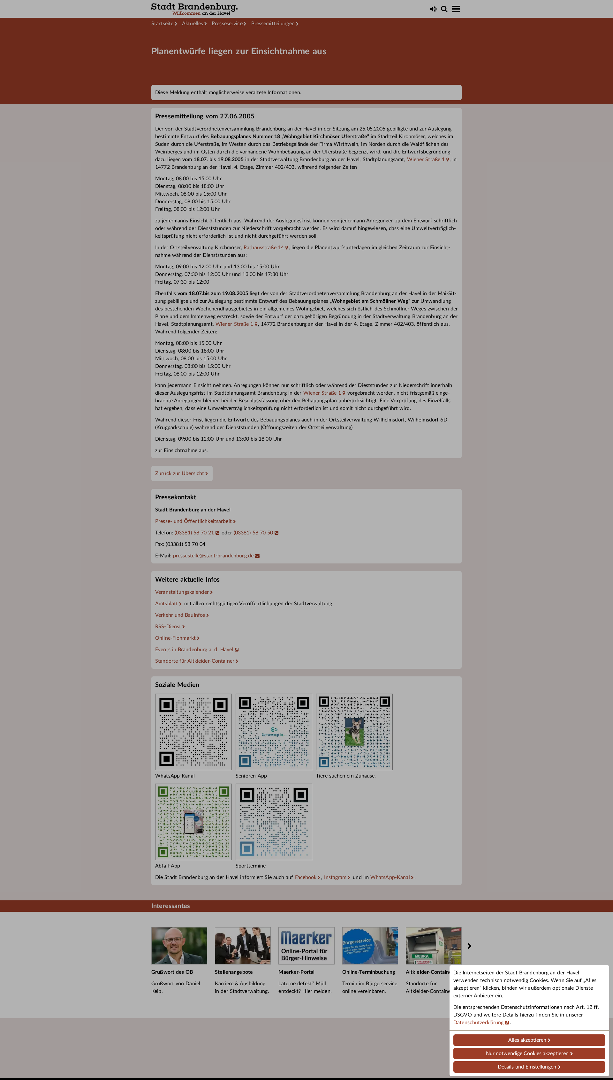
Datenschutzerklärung (478, 1022)
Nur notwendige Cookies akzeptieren (527, 1053)
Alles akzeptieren (527, 1040)
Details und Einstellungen (527, 1066)
